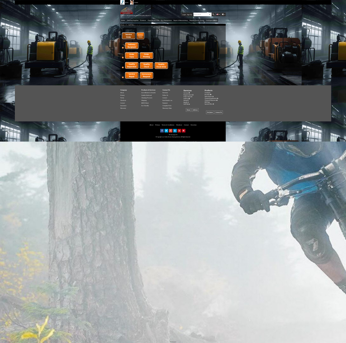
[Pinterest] (183, 130)
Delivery (186, 98)
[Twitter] (166, 130)
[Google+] (170, 130)
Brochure (207, 94)
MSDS (206, 102)
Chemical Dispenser (210, 100)
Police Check (187, 97)
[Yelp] (179, 130)
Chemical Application (211, 98)
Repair (186, 102)
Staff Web (186, 104)
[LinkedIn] (175, 130)
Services (186, 93)
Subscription (208, 96)
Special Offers (209, 104)
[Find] (213, 14)
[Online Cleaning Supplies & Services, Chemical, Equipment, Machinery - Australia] (133, 10)
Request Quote (188, 95)
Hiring (185, 100)
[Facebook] (162, 130)
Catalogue (207, 92)
